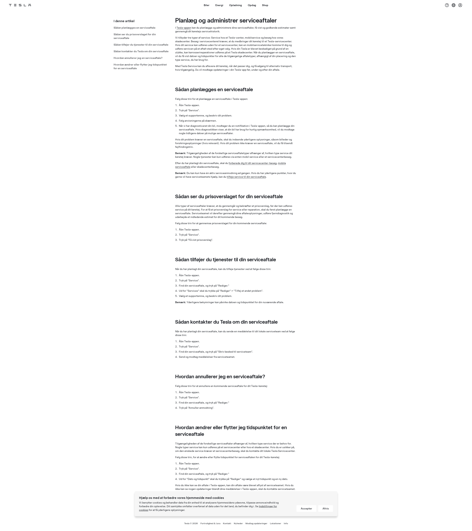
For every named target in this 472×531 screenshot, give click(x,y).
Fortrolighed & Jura (210, 523)
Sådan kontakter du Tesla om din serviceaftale (141, 51)
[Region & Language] (454, 5)
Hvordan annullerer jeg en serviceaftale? (138, 57)
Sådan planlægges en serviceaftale (134, 27)
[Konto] (460, 5)
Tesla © (191, 523)
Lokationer (275, 523)
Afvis (325, 508)
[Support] (447, 5)
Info (286, 523)
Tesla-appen (183, 27)
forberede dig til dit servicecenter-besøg (253, 163)
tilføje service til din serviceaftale (246, 176)
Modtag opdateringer (256, 523)
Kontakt (227, 523)
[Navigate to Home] (20, 5)
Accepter (306, 508)
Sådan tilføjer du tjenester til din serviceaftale (141, 44)
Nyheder (238, 523)
